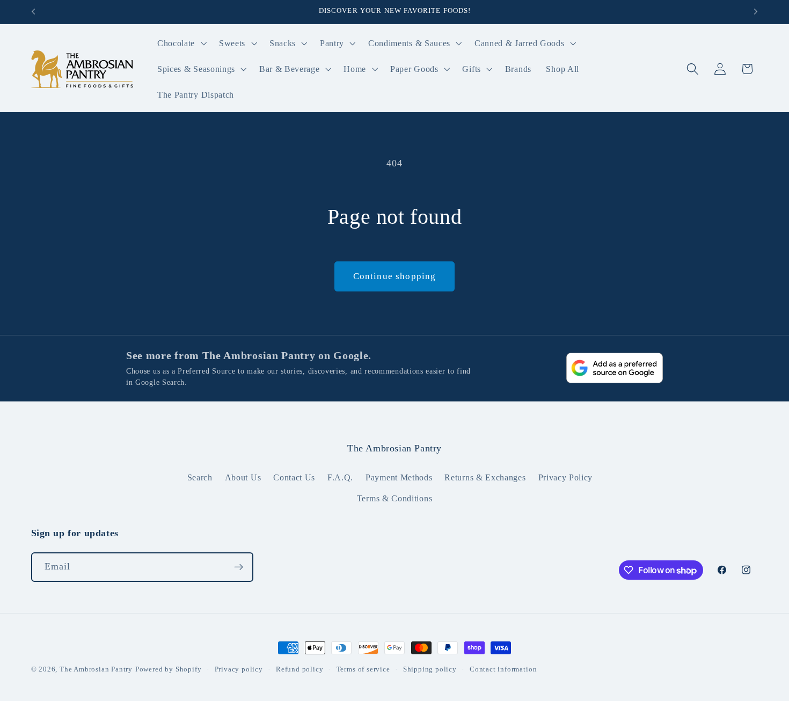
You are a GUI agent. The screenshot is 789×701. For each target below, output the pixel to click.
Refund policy (299, 669)
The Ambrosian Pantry (96, 669)
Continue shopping (394, 276)
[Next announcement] (756, 12)
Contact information (503, 669)
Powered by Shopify (168, 669)
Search (200, 477)
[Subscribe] (238, 567)
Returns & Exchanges (484, 477)
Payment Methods (399, 477)
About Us (243, 477)
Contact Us (294, 477)
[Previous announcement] (33, 12)
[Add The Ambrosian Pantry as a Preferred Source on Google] (614, 368)
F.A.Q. (340, 477)
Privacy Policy (565, 477)
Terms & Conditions (394, 498)
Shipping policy (430, 669)
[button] (180, 43)
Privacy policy (239, 669)
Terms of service (363, 669)
